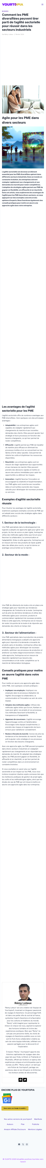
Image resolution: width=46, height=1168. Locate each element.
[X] (23, 1144)
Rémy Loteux (8, 34)
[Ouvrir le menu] (42, 4)
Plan (22, 1124)
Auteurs (10, 1124)
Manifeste (38, 1119)
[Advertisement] (23, 60)
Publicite (35, 1124)
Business (5, 11)
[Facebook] (19, 1144)
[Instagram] (27, 1144)
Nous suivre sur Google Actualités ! (15, 1108)
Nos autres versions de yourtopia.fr (18, 1119)
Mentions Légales (35, 1129)
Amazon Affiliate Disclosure (15, 1129)
